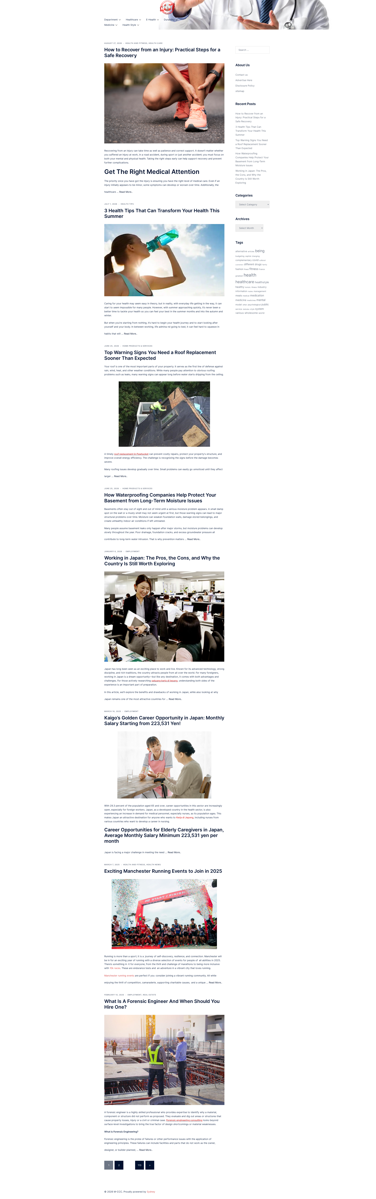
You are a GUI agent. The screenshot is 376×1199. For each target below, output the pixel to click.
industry (262, 287)
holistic (248, 287)
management (260, 291)
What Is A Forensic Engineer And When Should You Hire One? (162, 1004)
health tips (127, 204)
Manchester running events (119, 975)
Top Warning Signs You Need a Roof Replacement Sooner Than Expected (160, 355)
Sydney (151, 1191)
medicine (240, 300)
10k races (115, 968)
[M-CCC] (167, 7)
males (250, 291)
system (259, 308)
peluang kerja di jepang (165, 680)
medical (246, 296)
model (238, 304)
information (241, 291)
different (249, 264)
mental (261, 300)
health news (153, 864)
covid (255, 260)
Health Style (129, 24)
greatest (239, 276)
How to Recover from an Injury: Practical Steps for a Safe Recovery (162, 52)
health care (156, 43)
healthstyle (262, 282)
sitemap (239, 91)
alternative (241, 251)
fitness (253, 269)
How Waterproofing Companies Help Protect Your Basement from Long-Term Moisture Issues (160, 497)
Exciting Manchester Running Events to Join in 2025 (163, 871)
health (250, 275)
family (264, 265)
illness (254, 287)
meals (238, 295)
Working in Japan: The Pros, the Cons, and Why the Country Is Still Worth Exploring (162, 560)
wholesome (251, 312)
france (262, 269)
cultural (262, 260)
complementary (243, 260)
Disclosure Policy (245, 85)
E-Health (151, 19)
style (252, 309)
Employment (133, 551)
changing (256, 256)
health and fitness (136, 43)
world (261, 313)
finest (246, 269)
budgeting (239, 256)
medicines (251, 300)
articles (251, 251)
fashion (239, 269)
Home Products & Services (137, 346)
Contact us (241, 74)
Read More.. (125, 191)
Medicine (109, 24)
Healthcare (132, 19)
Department (111, 19)
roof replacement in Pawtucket (131, 453)
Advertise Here (243, 80)
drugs (258, 264)
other (245, 305)
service (238, 309)
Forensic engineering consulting (184, 1120)
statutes (246, 309)
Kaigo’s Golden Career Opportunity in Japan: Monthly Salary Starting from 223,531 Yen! (164, 720)
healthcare (244, 281)
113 (139, 1165)
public (265, 304)
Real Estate (149, 995)
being (260, 251)
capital (248, 256)
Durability (169, 19)
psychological (254, 304)
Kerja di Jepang (184, 817)
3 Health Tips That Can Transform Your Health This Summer (162, 213)
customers (239, 265)
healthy (239, 286)
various (239, 312)
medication (257, 295)
